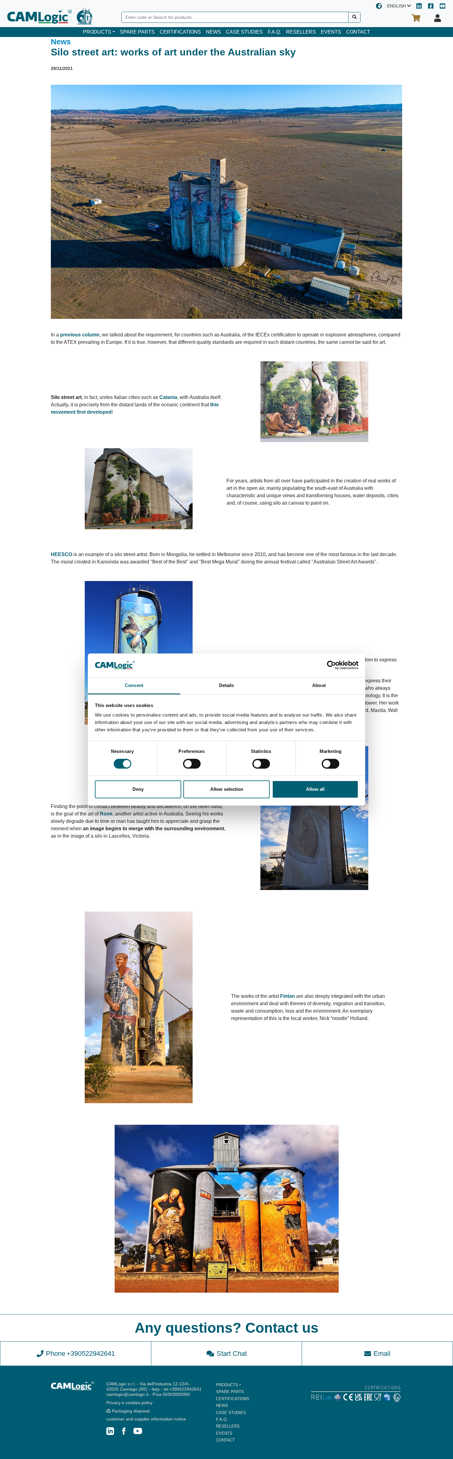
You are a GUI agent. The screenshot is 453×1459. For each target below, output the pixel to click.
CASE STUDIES (244, 32)
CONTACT (358, 32)
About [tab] (319, 685)
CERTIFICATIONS (180, 32)
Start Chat (232, 1353)
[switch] (192, 764)
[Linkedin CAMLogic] (419, 6)
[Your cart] (416, 18)
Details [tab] (226, 685)
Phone (80, 1353)
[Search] (355, 17)
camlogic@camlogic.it (127, 1394)
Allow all (315, 789)
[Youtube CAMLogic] (442, 6)
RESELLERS (301, 32)
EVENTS (331, 32)
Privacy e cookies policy (129, 1402)
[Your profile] (437, 18)
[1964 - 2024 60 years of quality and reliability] (84, 16)
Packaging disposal (130, 1410)
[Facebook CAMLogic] (431, 6)
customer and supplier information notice (146, 1418)
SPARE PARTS (137, 32)
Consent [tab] (134, 685)
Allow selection (226, 789)
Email (381, 1353)
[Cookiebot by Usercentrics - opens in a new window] (331, 665)
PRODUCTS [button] (97, 32)
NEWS (213, 32)
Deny (138, 789)
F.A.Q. (274, 32)
